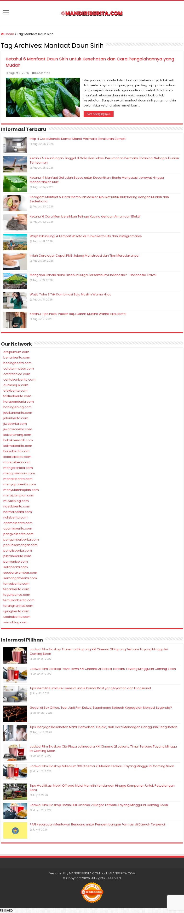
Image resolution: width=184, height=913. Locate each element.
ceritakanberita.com (19, 379)
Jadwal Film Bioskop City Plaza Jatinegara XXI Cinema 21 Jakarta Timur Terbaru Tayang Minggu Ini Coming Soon (103, 748)
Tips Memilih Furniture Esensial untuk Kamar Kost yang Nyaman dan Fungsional (90, 688)
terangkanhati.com (18, 605)
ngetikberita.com (16, 506)
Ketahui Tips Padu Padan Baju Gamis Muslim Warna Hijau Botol (78, 314)
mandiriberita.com (18, 479)
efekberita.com (15, 390)
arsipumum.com (16, 352)
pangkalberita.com (18, 534)
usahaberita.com (16, 616)
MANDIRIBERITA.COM (84, 873)
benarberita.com (16, 357)
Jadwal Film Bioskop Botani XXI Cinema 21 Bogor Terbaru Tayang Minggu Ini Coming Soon (99, 805)
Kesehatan (42, 73)
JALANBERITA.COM (121, 873)
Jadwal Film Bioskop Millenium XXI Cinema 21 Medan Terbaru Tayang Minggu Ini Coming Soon (102, 766)
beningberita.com (17, 363)
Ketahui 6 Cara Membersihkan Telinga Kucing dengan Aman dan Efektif (85, 216)
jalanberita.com (15, 418)
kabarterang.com (17, 434)
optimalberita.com (18, 523)
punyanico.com (15, 561)
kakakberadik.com (18, 440)
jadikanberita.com (17, 412)
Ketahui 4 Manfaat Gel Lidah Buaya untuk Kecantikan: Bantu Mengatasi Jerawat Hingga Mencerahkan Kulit (97, 179)
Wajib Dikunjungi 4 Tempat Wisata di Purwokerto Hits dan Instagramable (86, 236)
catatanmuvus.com (18, 368)
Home (9, 34)
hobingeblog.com (17, 407)
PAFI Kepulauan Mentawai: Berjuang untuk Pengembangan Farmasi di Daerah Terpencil (98, 824)
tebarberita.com (16, 589)
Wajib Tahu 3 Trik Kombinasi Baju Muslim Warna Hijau (70, 294)
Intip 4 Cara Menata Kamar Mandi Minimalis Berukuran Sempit (78, 138)
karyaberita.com (16, 451)
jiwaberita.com (15, 423)
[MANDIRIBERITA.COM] (92, 13)
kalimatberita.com (17, 445)
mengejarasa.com (18, 467)
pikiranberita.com (17, 556)
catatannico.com (16, 374)
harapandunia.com (18, 401)
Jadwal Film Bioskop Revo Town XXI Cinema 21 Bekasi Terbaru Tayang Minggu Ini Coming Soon (103, 668)
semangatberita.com (20, 578)
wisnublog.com (15, 622)
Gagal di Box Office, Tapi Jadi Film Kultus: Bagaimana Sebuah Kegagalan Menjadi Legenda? (101, 707)
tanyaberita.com (16, 583)
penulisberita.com (17, 550)
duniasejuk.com (15, 385)
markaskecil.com (16, 462)
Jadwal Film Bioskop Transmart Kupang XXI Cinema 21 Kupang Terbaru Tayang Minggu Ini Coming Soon (99, 651)
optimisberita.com (17, 528)
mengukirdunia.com (19, 473)
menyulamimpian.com (21, 490)
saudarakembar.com (20, 572)
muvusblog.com (16, 501)
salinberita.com (15, 567)
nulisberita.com (15, 517)
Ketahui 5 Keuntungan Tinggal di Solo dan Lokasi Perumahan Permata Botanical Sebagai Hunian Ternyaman (104, 160)
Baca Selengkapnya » (98, 114)
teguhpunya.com (16, 594)
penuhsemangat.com (20, 545)
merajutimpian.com (18, 495)
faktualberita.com (17, 396)
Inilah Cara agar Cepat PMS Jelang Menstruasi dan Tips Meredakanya (84, 255)
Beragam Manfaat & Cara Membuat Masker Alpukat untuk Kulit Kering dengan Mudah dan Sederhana (99, 199)
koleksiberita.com (17, 456)
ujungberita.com (16, 611)
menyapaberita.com (19, 484)
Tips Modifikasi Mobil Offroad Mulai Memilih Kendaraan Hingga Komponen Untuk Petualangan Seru (102, 787)
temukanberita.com (18, 600)
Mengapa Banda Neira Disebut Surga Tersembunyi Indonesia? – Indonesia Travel (93, 275)
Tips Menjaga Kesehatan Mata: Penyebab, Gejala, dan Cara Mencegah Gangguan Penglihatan (103, 727)
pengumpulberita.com (21, 539)
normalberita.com (17, 512)
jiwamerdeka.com (17, 429)
